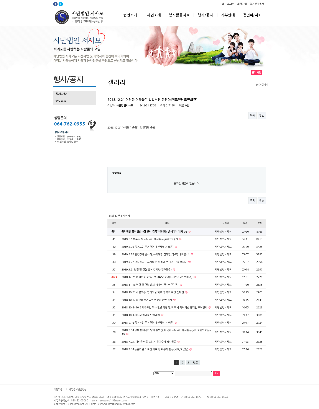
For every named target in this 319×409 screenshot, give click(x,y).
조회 (259, 223)
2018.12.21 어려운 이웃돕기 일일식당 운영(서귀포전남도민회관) (157, 277)
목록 (252, 115)
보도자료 (61, 101)
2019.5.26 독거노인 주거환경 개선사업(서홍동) (148, 247)
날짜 (245, 223)
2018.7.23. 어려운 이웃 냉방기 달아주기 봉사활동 (149, 342)
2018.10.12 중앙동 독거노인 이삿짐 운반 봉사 (147, 300)
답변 (261, 115)
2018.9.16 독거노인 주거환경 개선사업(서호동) (148, 322)
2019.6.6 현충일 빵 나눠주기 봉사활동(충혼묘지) (150, 239)
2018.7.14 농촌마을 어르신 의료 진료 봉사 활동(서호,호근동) (155, 349)
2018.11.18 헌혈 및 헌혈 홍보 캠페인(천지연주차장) (150, 285)
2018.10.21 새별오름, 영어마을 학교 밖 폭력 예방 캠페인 (153, 292)
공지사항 (61, 94)
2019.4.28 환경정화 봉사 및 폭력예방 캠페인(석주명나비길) (155, 254)
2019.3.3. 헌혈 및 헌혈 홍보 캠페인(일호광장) (147, 269)
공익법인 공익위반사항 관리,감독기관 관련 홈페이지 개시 (154, 231)
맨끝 (195, 362)
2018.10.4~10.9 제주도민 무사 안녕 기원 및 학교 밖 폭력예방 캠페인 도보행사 (165, 307)
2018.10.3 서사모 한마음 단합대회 (141, 315)
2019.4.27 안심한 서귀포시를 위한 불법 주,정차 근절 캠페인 (155, 262)
